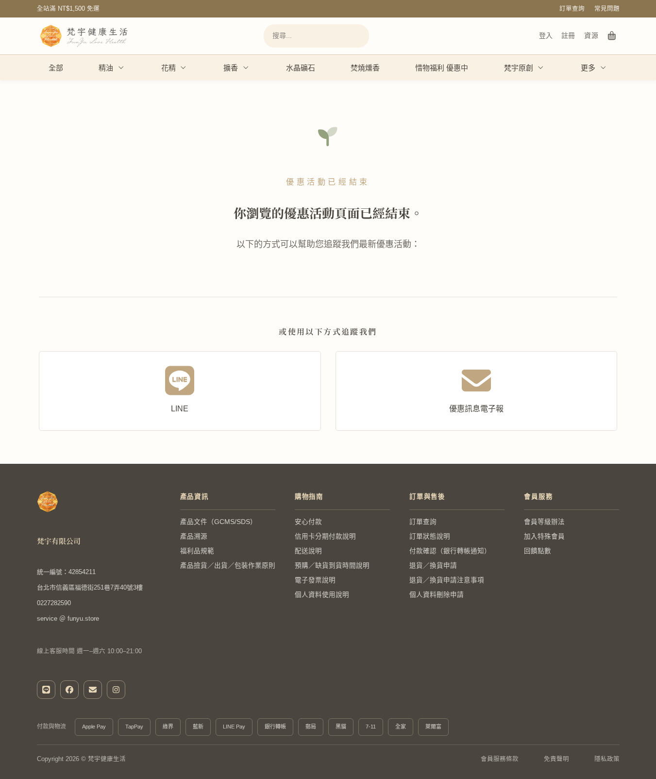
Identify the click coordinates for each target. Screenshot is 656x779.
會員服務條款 (500, 759)
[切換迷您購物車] (612, 36)
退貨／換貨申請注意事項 (446, 580)
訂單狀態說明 (429, 536)
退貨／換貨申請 (433, 565)
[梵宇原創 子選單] (541, 67)
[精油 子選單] (121, 67)
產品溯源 (193, 536)
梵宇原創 (518, 67)
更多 (588, 67)
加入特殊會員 (544, 536)
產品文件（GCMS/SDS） (218, 521)
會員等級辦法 (544, 521)
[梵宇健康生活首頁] (47, 501)
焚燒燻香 (365, 68)
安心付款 (308, 521)
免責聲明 (556, 759)
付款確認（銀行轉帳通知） (450, 551)
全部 (56, 68)
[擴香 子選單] (246, 67)
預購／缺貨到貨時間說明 (332, 565)
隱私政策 (607, 759)
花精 (168, 67)
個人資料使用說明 (322, 594)
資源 (591, 35)
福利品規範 (197, 551)
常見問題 (607, 8)
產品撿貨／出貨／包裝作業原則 (227, 565)
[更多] (603, 67)
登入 (546, 35)
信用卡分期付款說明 (325, 536)
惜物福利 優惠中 (441, 68)
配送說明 (308, 551)
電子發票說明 (315, 580)
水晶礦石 (300, 68)
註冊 (568, 35)
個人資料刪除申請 (436, 594)
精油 (106, 67)
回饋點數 (537, 551)
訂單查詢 (572, 8)
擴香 (230, 67)
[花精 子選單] (183, 67)
